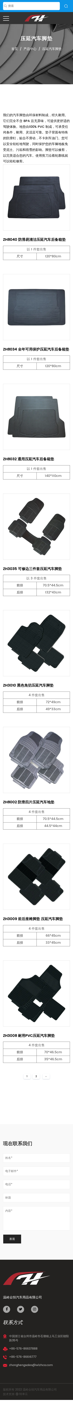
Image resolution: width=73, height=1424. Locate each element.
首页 (14, 49)
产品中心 (30, 49)
